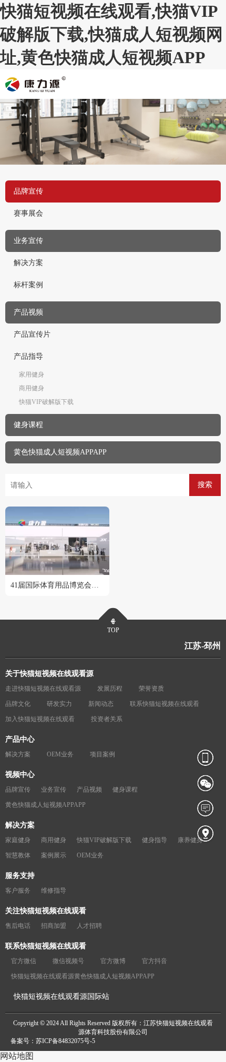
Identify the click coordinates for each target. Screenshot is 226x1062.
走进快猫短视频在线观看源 (43, 688)
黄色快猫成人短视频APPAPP (45, 804)
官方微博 (113, 961)
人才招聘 (89, 925)
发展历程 (109, 688)
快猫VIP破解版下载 (46, 402)
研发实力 (59, 703)
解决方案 (28, 263)
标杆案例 (28, 285)
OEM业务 (60, 754)
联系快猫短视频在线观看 (164, 703)
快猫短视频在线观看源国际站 (61, 996)
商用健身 (31, 388)
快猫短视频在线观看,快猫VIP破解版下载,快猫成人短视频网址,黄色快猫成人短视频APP (111, 34)
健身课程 (125, 789)
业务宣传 (53, 789)
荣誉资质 (151, 688)
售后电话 (17, 925)
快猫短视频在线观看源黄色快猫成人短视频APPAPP (83, 976)
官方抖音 (154, 961)
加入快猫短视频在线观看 (40, 719)
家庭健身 (17, 840)
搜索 (205, 485)
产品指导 (28, 356)
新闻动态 (101, 703)
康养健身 (190, 840)
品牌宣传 (17, 789)
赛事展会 (28, 213)
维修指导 (53, 890)
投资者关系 (106, 719)
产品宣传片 (32, 334)
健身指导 (154, 840)
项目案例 (102, 754)
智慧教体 (17, 855)
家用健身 (31, 374)
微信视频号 (68, 961)
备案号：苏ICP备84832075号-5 (53, 1041)
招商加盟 (53, 925)
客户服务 (17, 890)
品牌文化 (17, 703)
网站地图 (17, 1055)
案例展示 (53, 855)
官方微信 (23, 961)
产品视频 (89, 789)
